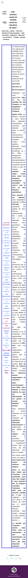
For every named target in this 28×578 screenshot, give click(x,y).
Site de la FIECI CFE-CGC (14, 576)
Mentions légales (14, 574)
